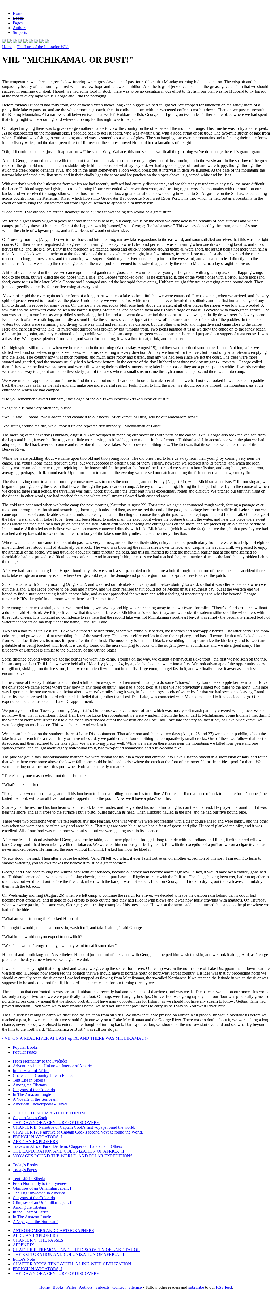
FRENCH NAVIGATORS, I (37, 1137)
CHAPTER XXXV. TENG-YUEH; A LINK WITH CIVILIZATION (72, 1264)
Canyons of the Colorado (34, 1089)
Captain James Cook (30, 1117)
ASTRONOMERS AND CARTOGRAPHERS (53, 1230)
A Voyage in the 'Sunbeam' (35, 1099)
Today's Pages (25, 1169)
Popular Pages (25, 1052)
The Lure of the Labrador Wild (43, 46)
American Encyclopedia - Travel (40, 1104)
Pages (18, 23)
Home (18, 13)
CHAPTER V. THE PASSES (38, 1240)
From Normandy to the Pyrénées (40, 1061)
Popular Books (25, 1047)
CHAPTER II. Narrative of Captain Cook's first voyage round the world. (74, 1127)
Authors (19, 27)
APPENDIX (23, 1245)
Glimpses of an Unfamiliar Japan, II (43, 1202)
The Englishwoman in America (39, 1193)
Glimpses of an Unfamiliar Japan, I (42, 1188)
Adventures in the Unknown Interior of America (53, 1066)
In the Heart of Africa (31, 1070)
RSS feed (224, 1287)
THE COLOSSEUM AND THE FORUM (49, 1113)
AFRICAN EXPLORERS (35, 1141)
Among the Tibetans (30, 1085)
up (70, 1038)
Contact (118, 1287)
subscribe (196, 1287)
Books (18, 18)
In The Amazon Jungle (32, 1094)
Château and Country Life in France (43, 1075)
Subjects (20, 32)
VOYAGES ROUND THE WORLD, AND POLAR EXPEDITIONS (73, 1156)
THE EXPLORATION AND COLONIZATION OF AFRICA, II (68, 1151)
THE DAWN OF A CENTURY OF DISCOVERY (56, 1122)
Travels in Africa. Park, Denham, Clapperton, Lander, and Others (67, 1146)
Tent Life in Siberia (29, 1080)
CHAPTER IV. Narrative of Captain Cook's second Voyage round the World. (78, 1132)
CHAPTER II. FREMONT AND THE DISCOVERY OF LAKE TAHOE (76, 1249)
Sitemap (135, 1287)
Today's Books (25, 1165)
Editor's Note (24, 1259)
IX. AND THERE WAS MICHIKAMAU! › (110, 1038)
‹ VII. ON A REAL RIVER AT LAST (34, 1038)
